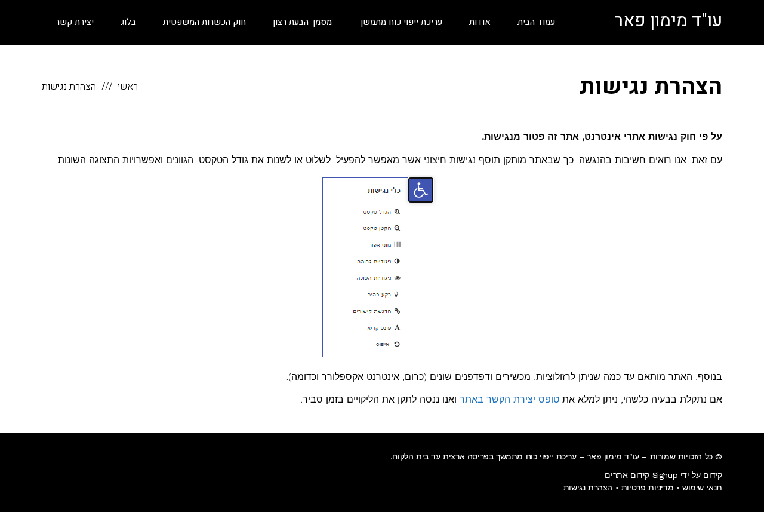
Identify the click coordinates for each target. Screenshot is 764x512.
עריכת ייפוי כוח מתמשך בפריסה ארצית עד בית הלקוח (484, 456)
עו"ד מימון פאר (668, 21)
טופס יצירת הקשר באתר (509, 399)
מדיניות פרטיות (647, 487)
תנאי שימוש (702, 487)
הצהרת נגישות (587, 487)
